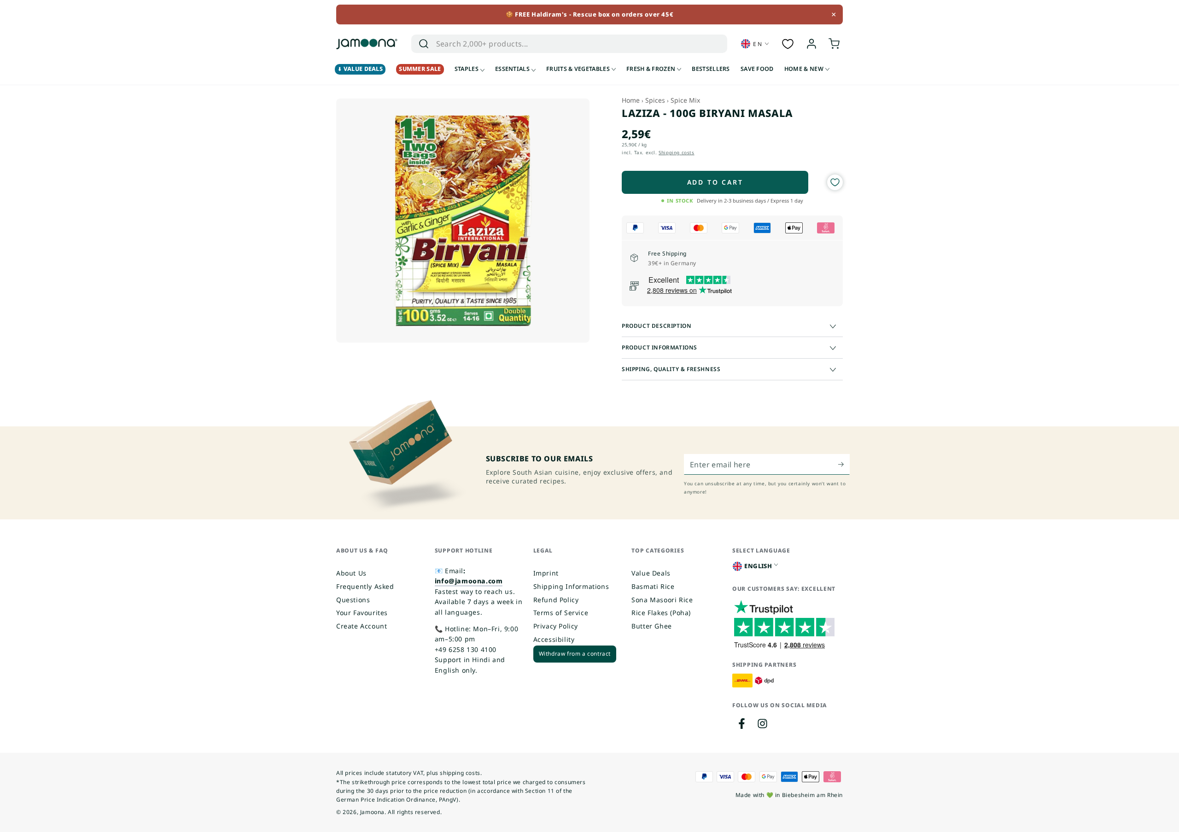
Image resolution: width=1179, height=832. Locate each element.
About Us (351, 573)
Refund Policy (556, 599)
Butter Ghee (651, 626)
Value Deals (651, 573)
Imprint (546, 573)
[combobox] (559, 44)
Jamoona (372, 812)
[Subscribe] (844, 464)
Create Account (361, 626)
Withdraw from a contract (575, 653)
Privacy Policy (555, 626)
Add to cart (715, 182)
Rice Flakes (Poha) (661, 612)
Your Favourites (362, 612)
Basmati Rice (652, 586)
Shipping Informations (571, 586)
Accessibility (554, 639)
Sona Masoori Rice (662, 599)
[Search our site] (423, 43)
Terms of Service (561, 612)
